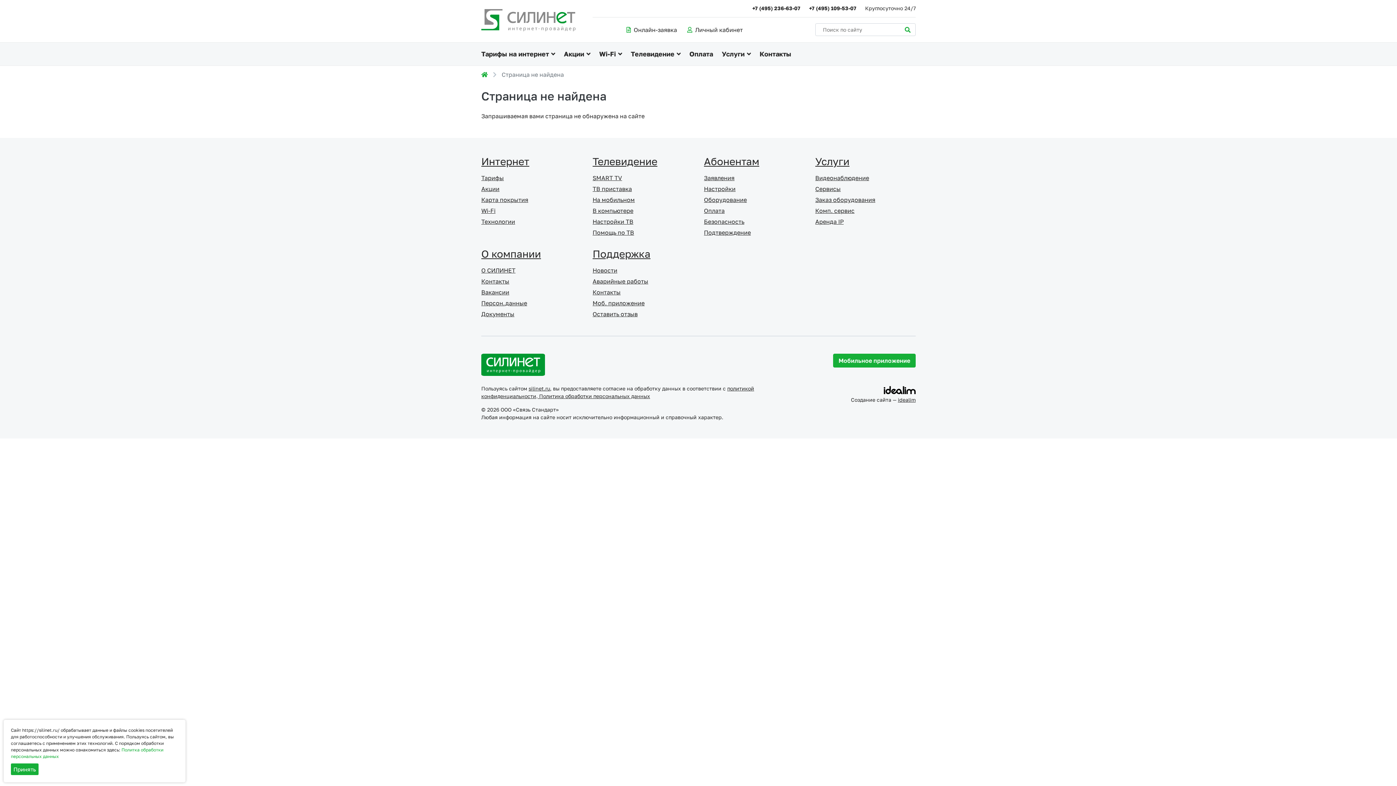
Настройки (720, 188)
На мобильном (614, 199)
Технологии (498, 221)
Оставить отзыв (615, 314)
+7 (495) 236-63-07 (776, 8)
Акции (574, 54)
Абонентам (731, 161)
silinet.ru (539, 388)
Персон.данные (504, 303)
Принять (24, 769)
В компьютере (613, 210)
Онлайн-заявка (655, 29)
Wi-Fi (607, 54)
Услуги (733, 54)
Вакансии (495, 292)
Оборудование (725, 199)
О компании (511, 254)
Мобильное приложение (874, 360)
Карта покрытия (504, 199)
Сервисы (828, 188)
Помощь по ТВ (613, 232)
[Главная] (484, 74)
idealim (907, 400)
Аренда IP (829, 221)
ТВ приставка (612, 188)
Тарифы (492, 178)
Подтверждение (727, 232)
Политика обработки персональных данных (594, 396)
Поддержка (621, 254)
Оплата (701, 54)
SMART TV (607, 178)
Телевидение (652, 54)
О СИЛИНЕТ (498, 270)
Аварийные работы (620, 281)
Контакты (775, 54)
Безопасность (724, 221)
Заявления (719, 178)
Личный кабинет (719, 29)
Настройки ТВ (613, 221)
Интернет (505, 161)
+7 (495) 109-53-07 (832, 8)
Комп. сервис (835, 210)
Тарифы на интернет (515, 54)
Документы (497, 314)
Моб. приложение (619, 303)
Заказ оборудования (845, 199)
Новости (605, 270)
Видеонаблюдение (842, 178)
